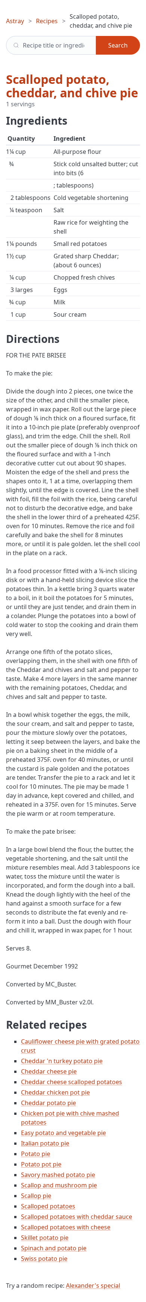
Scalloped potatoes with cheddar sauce (76, 1217)
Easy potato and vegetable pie (63, 1133)
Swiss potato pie (44, 1258)
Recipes (47, 21)
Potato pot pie (41, 1164)
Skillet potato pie (45, 1237)
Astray (15, 21)
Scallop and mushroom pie (59, 1185)
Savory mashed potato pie (58, 1175)
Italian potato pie (45, 1143)
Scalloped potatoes (48, 1206)
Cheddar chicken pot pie (55, 1092)
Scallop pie (36, 1196)
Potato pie (35, 1154)
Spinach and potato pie (53, 1248)
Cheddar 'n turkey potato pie (62, 1061)
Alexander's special (93, 1285)
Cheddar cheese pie (49, 1071)
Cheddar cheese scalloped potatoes (71, 1082)
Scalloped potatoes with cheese (65, 1227)
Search (118, 45)
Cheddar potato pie (48, 1103)
